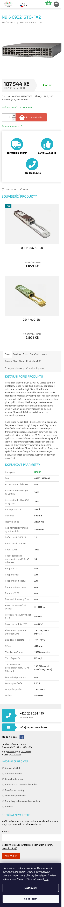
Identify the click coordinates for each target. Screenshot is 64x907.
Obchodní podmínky (15, 795)
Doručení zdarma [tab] (38, 354)
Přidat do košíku (34, 117)
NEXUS (37, 472)
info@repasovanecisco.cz (34, 727)
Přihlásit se (10, 856)
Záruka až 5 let (12, 768)
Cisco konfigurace (14, 779)
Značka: (9, 22)
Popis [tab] (7, 354)
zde (46, 879)
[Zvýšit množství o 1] (14, 115)
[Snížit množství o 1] (14, 119)
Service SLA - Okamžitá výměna (21, 784)
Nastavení (30, 888)
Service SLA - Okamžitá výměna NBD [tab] (23, 361)
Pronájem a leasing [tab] (14, 368)
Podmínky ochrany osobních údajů (22, 801)
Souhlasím (30, 899)
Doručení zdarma (13, 773)
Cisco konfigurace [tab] (35, 368)
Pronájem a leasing (14, 790)
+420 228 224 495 (32, 715)
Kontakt (9, 806)
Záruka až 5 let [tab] (20, 354)
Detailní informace (11, 126)
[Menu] (56, 4)
